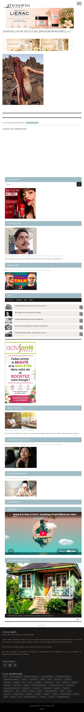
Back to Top (41, 625)
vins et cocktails (30, 697)
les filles (70, 685)
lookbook (47, 688)
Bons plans (12, 265)
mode (24, 691)
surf (76, 694)
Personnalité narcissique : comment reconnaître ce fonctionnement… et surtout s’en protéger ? (34, 445)
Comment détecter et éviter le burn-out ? (17, 478)
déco (30, 682)
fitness (65, 682)
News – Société (14, 408)
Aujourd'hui (10, 300)
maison (57, 688)
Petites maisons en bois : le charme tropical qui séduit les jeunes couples (30, 615)
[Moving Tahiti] (32, 3)
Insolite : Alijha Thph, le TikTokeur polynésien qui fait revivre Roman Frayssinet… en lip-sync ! (33, 256)
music (40, 691)
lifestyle (37, 688)
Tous (31, 300)
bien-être (34, 679)
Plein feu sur (14, 223)
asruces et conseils (31, 676)
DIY (24, 682)
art (5, 676)
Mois (25, 300)
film (57, 682)
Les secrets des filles (18, 440)
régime (38, 694)
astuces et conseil (63, 676)
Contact (42, 709)
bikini (42, 679)
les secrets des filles (11, 688)
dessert (16, 682)
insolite (17, 685)
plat (69, 691)
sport (55, 694)
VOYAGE (42, 697)
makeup (65, 688)
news (62, 691)
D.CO (8, 619)
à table (51, 697)
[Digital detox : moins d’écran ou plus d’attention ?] (21, 420)
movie (32, 691)
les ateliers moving (39, 685)
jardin (26, 685)
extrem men (49, 682)
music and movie (51, 691)
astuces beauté (47, 676)
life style (26, 688)
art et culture (15, 676)
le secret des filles (56, 685)
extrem (38, 682)
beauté (24, 679)
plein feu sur (18, 694)
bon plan (58, 679)
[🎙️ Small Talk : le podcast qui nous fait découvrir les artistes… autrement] (21, 281)
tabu (5, 697)
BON (49, 679)
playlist (7, 694)
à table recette (63, 697)
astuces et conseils (11, 679)
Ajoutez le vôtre (32, 122)
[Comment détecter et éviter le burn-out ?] (21, 488)
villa (13, 697)
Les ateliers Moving (17, 473)
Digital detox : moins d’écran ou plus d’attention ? (20, 430)
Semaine (18, 300)
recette (29, 694)
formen (74, 682)
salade (46, 694)
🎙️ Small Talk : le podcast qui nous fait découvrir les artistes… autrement (27, 270)
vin (20, 697)
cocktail (68, 679)
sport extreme (66, 694)
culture (7, 682)
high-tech (7, 685)
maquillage (8, 691)
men (17, 691)
